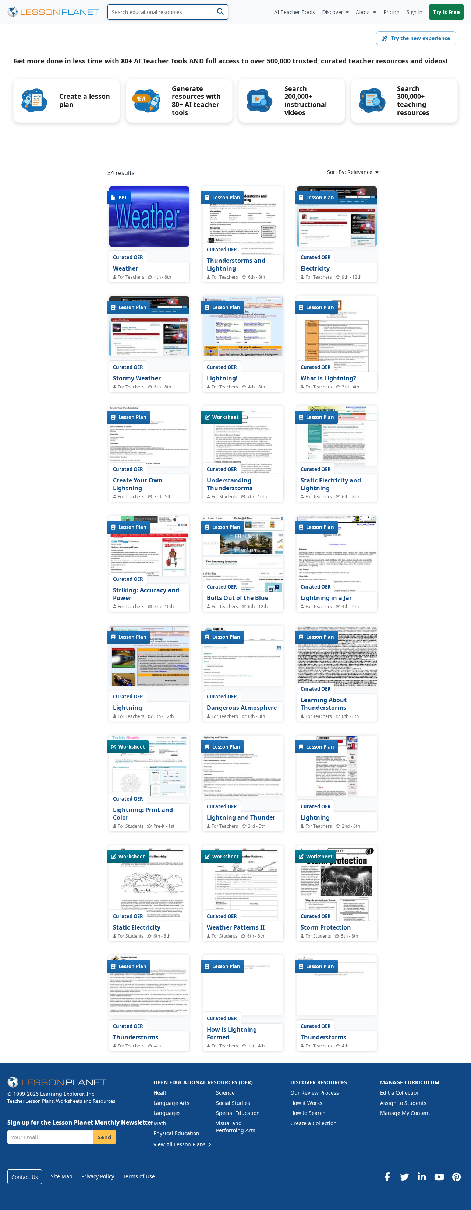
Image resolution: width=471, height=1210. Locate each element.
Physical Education (176, 1133)
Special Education (238, 1112)
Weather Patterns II (236, 927)
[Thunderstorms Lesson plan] (149, 986)
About (363, 11)
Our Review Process (314, 1092)
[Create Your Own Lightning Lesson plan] (149, 437)
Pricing (391, 11)
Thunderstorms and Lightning (236, 265)
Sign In (414, 11)
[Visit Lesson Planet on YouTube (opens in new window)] (439, 1176)
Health (161, 1092)
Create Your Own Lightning (138, 484)
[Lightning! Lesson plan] (243, 327)
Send (104, 1137)
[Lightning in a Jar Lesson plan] (337, 567)
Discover (332, 11)
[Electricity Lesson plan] (337, 218)
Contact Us (24, 1177)
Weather (125, 268)
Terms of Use (139, 1176)
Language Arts (171, 1102)
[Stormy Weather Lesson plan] (149, 327)
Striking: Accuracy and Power (146, 594)
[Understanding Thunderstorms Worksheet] (243, 458)
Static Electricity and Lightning (331, 484)
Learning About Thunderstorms (324, 704)
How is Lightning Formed (232, 1033)
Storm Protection (326, 927)
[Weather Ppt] (149, 218)
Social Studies (233, 1102)
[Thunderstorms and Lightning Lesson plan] (243, 238)
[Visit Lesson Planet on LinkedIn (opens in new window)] (421, 1176)
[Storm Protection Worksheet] (337, 902)
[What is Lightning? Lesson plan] (337, 348)
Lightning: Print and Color (143, 814)
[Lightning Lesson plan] (149, 657)
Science (225, 1092)
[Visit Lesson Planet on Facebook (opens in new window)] (387, 1176)
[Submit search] (220, 12)
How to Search (308, 1112)
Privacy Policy (97, 1176)
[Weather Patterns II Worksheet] (243, 897)
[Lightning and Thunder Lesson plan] (243, 767)
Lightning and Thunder (241, 817)
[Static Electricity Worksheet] (149, 897)
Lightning (127, 708)
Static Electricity (136, 927)
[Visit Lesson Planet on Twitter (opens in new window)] (404, 1176)
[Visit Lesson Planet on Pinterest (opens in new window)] (456, 1176)
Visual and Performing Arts (235, 1127)
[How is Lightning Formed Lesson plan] (243, 986)
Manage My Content (405, 1112)
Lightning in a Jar (326, 598)
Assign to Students (403, 1102)
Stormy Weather (137, 378)
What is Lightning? (328, 378)
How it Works (306, 1102)
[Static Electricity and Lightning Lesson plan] (337, 437)
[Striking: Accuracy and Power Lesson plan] (149, 547)
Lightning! (222, 378)
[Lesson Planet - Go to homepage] (57, 12)
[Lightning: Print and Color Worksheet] (149, 767)
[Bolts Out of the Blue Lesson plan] (243, 567)
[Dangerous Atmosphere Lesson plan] (243, 657)
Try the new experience (420, 38)
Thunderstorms (136, 1037)
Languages (167, 1112)
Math (159, 1123)
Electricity (315, 268)
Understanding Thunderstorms (229, 484)
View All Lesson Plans (180, 1144)
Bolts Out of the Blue (237, 598)
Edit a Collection (400, 1092)
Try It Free (446, 11)
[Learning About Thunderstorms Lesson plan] (337, 657)
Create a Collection (313, 1123)
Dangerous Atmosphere (242, 708)
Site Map (61, 1176)
